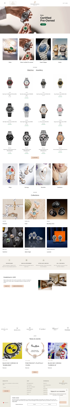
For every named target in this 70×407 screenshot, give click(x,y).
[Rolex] (58, 3)
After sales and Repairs (31, 386)
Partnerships (29, 390)
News (28, 394)
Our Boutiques (29, 385)
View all (35, 372)
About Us (45, 383)
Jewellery (39, 70)
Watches (30, 70)
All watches (35, 157)
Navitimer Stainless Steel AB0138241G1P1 (26, 150)
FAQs (44, 386)
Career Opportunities (47, 385)
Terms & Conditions (46, 392)
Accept (34, 404)
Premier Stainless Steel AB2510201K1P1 (60, 149)
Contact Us (29, 392)
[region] (35, 19)
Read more (5, 367)
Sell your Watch (29, 388)
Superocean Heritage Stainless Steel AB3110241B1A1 (9, 150)
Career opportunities (17, 286)
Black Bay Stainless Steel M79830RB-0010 (26, 95)
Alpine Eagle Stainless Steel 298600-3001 (26, 122)
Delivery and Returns (47, 390)
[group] (35, 19)
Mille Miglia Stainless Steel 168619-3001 (10, 121)
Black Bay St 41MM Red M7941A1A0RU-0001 (10, 95)
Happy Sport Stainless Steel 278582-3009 (60, 122)
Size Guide (45, 388)
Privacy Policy (14, 401)
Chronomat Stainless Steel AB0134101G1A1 (43, 150)
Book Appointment (30, 383)
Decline (49, 404)
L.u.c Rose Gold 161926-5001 (43, 121)
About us (7, 286)
